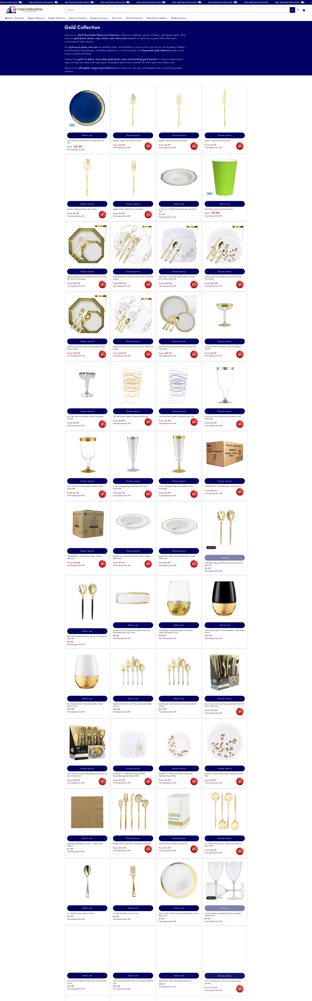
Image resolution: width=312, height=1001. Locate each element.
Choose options (133, 135)
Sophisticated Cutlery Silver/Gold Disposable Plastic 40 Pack (178, 705)
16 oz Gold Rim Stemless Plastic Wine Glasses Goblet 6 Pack (86, 982)
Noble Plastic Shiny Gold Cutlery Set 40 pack (175, 981)
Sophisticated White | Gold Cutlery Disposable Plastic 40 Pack (132, 705)
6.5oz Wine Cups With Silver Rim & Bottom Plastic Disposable (223, 417)
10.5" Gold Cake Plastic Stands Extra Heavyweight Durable (223, 982)
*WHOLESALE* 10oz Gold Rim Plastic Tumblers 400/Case (84, 557)
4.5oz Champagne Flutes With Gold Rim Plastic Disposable (176, 487)
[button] (20, 18)
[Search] (292, 10)
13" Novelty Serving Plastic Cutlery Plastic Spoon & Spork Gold (223, 844)
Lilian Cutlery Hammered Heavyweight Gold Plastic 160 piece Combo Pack (87, 775)
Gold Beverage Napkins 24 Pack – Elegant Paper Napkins (85, 844)
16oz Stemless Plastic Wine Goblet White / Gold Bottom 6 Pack (84, 705)
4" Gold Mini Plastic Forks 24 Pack (125, 913)
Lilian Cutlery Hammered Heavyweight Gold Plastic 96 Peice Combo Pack (224, 705)
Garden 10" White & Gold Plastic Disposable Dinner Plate (224, 775)
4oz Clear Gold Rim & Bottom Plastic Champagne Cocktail (223, 348)
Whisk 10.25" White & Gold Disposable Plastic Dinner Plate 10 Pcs (178, 914)
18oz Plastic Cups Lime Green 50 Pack (219, 209)
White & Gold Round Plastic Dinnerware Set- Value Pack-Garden (223, 278)
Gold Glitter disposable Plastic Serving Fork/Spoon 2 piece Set (224, 564)
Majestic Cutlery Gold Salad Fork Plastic (173, 140)
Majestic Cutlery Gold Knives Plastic (217, 140)
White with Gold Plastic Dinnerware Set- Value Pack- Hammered (177, 348)
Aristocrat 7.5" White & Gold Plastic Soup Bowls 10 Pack (177, 210)
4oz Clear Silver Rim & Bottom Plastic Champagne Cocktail (85, 417)
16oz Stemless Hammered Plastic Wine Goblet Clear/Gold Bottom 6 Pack (175, 631)
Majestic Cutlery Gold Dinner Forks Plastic (128, 209)
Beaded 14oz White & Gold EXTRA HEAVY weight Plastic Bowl (177, 557)
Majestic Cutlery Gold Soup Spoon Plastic (82, 209)
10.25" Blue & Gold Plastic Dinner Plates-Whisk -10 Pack (85, 141)
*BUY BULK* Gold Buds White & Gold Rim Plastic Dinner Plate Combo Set (177, 278)
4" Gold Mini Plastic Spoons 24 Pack (80, 913)
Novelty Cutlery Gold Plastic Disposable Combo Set (131, 843)
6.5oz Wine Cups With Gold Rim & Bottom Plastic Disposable (85, 487)
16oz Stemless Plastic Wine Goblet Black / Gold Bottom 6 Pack (225, 631)
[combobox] (180, 10)
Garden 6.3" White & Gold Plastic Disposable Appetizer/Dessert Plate (175, 775)
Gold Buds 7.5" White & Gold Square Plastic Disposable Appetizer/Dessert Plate (129, 775)
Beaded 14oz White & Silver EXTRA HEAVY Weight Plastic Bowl (131, 557)
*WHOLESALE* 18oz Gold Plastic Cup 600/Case (223, 486)
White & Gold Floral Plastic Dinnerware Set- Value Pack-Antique (133, 278)
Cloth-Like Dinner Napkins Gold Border (173, 843)
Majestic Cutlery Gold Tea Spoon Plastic (127, 140)
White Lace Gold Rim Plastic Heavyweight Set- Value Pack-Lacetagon (86, 348)
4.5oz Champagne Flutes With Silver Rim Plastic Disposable (130, 487)
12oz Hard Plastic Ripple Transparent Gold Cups (130, 416)
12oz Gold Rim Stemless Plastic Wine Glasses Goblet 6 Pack (133, 982)
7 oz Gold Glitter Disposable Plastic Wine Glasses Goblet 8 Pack (223, 914)
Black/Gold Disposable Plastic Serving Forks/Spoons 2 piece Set (87, 637)
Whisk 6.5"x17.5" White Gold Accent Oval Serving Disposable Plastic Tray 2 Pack (131, 631)
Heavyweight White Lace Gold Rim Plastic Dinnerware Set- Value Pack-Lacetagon (86, 278)
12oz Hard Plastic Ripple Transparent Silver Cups (176, 416)
